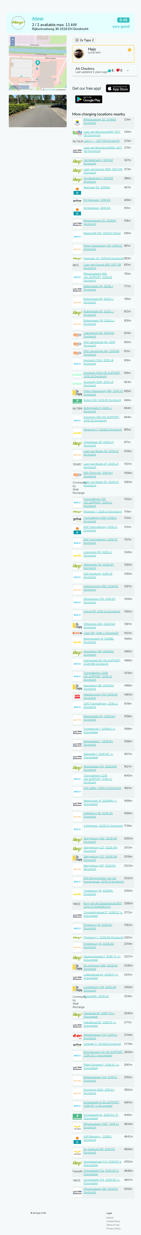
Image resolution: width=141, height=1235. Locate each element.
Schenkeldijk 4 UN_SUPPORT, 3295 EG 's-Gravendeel (102, 1104)
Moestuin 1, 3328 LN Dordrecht (103, 511)
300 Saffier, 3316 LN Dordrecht (102, 788)
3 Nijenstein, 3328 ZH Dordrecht (103, 825)
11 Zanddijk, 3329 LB (96, 996)
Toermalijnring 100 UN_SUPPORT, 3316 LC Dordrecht (98, 502)
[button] (103, 70)
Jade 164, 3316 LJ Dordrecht (101, 633)
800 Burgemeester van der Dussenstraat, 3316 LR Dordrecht (104, 880)
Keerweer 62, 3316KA (97, 187)
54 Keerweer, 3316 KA (97, 208)
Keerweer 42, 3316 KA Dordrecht (104, 258)
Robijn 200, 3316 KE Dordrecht (102, 400)
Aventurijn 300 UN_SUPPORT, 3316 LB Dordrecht (102, 418)
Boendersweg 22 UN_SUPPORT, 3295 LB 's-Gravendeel (103, 1053)
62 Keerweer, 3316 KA (97, 200)
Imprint (109, 1217)
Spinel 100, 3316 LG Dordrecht (102, 611)
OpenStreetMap (50, 90)
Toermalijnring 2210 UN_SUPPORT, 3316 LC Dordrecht (98, 779)
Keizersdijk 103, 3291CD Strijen (102, 233)
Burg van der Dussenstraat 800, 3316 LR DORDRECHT (103, 905)
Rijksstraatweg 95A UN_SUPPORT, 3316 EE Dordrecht (98, 277)
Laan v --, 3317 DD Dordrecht (102, 141)
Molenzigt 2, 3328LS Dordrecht (103, 429)
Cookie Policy (113, 1221)
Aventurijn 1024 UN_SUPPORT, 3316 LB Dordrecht (102, 374)
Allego (38, 18)
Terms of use (112, 1224)
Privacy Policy (113, 1228)
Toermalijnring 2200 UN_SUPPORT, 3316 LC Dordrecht (98, 676)
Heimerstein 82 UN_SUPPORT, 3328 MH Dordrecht (102, 662)
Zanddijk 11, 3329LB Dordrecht (102, 1044)
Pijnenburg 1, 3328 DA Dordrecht (103, 937)
